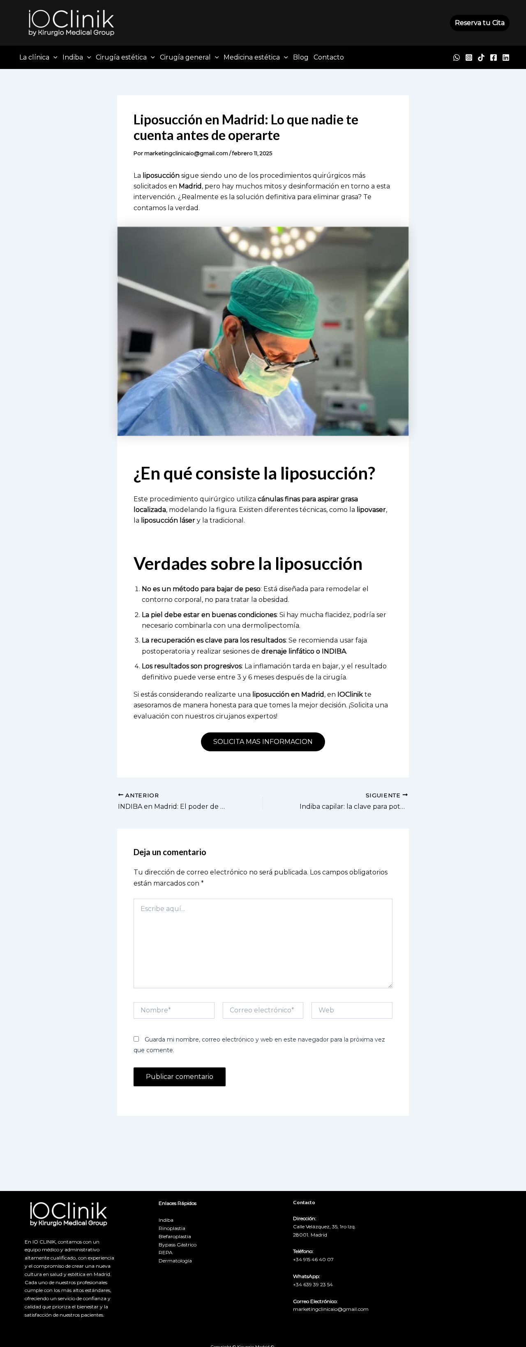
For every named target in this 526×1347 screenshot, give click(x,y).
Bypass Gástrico (177, 1244)
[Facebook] (493, 57)
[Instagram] (469, 57)
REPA (166, 1252)
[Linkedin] (506, 57)
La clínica (34, 57)
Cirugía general (185, 57)
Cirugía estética (121, 57)
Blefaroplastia (175, 1236)
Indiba (72, 57)
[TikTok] (481, 57)
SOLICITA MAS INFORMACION (263, 742)
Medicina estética (252, 57)
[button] (480, 23)
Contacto (329, 57)
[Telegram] (456, 57)
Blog (301, 57)
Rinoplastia (172, 1228)
